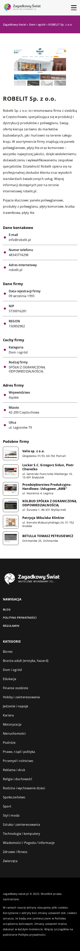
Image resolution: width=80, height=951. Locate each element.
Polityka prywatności (20, 617)
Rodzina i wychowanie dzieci (24, 788)
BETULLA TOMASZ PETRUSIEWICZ (47, 536)
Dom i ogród (18, 352)
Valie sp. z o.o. (33, 451)
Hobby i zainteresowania (21, 697)
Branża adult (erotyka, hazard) (25, 661)
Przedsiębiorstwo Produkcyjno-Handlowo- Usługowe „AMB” (46, 487)
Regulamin (11, 626)
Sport (7, 806)
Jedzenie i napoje (15, 706)
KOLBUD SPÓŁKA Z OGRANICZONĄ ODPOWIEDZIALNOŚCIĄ (49, 503)
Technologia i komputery (21, 833)
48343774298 (18, 255)
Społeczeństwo (14, 797)
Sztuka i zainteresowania (21, 824)
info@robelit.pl (20, 240)
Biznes (8, 651)
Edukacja (9, 679)
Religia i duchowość (17, 779)
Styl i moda (11, 815)
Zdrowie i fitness (15, 852)
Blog (6, 609)
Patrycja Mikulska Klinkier (43, 518)
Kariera (8, 715)
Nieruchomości (14, 733)
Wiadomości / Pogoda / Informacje (29, 843)
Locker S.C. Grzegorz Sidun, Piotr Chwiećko (48, 467)
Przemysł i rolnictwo (18, 761)
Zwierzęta (10, 861)
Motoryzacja (12, 724)
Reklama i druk (14, 770)
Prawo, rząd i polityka (19, 752)
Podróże (9, 742)
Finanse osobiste (15, 688)
